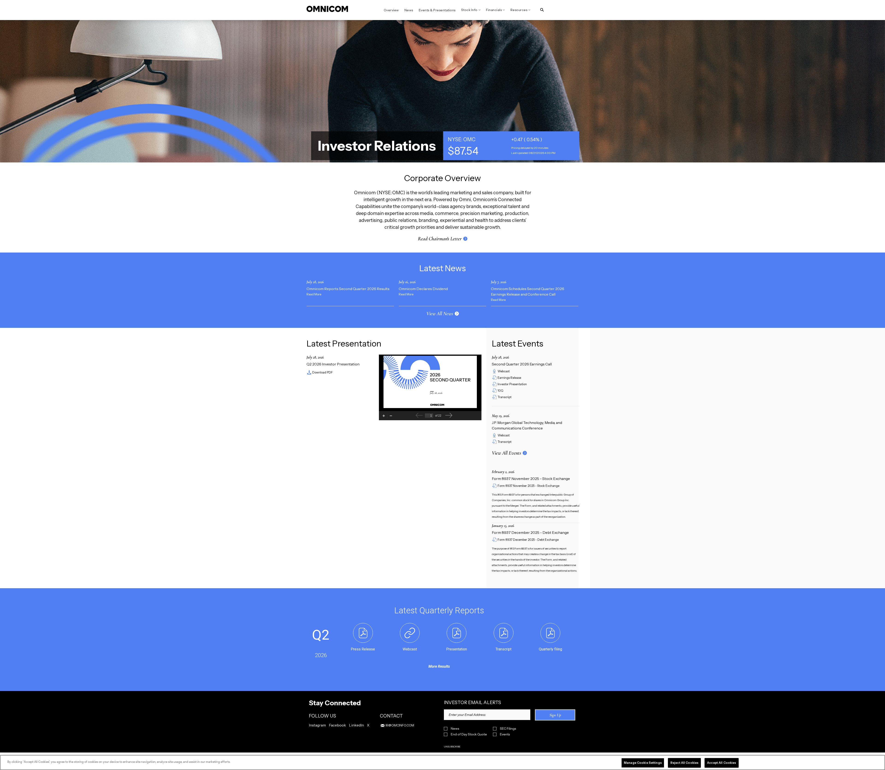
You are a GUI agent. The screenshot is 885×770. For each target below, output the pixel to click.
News (455, 728)
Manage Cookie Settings (643, 762)
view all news (439, 313)
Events (505, 734)
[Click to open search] (542, 10)
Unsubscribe (452, 746)
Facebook (337, 725)
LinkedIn (356, 725)
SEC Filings (508, 728)
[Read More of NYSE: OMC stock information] (511, 145)
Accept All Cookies (721, 762)
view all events (506, 453)
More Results (439, 666)
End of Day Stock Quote (469, 734)
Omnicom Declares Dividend (423, 288)
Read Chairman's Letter (440, 238)
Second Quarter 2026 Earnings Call (522, 364)
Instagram (317, 725)
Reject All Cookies (684, 762)
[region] (442, 762)
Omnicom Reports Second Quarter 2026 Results (348, 288)
